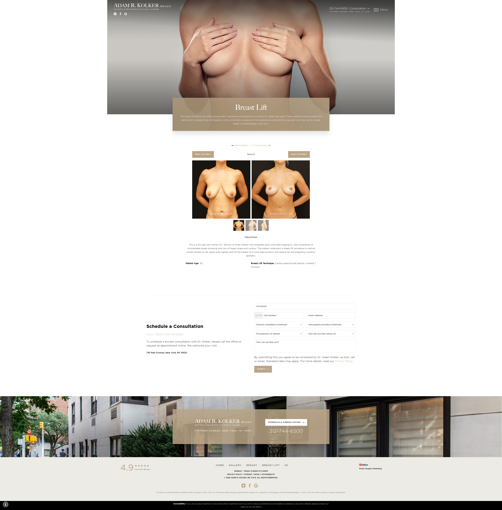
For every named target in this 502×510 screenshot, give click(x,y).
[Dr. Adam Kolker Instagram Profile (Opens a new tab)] (115, 14)
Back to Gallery (241, 145)
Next (299, 154)
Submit (261, 369)
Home (220, 465)
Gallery (235, 465)
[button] (381, 10)
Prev (203, 154)
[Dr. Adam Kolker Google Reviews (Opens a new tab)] (125, 14)
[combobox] (258, 315)
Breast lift (271, 465)
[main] (251, 72)
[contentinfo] (251, 479)
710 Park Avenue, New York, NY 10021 (349, 11)
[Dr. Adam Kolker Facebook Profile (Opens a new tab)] (120, 14)
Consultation (358, 8)
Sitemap (248, 474)
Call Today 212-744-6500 (164, 334)
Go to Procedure (260, 145)
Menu (384, 10)
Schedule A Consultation (284, 422)
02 (286, 465)
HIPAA (257, 474)
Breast (251, 465)
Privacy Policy (344, 361)
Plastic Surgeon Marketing (370, 469)
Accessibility (268, 474)
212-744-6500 (338, 8)
